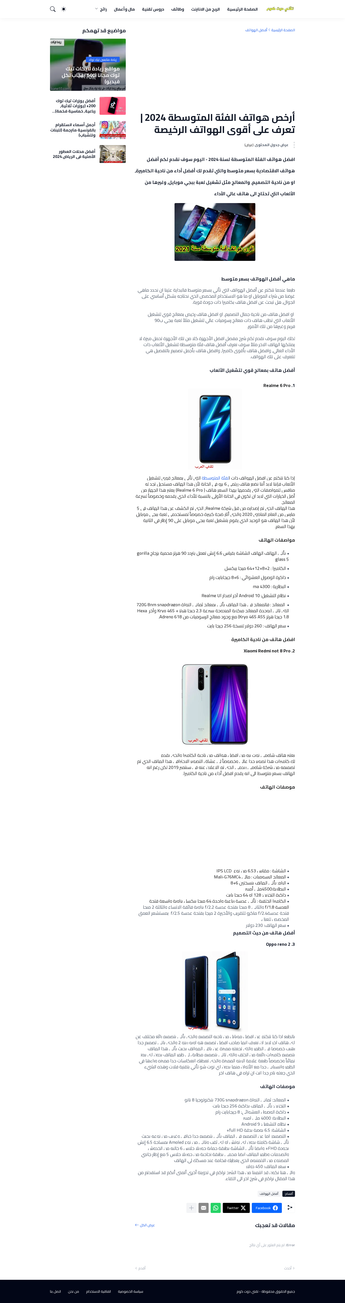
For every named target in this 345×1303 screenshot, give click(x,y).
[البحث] (55, 9)
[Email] (204, 1208)
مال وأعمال (124, 9)
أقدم (141, 1268)
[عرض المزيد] (191, 1208)
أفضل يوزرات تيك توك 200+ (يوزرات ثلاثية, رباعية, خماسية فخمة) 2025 (75, 106)
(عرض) (249, 145)
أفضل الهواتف (256, 30)
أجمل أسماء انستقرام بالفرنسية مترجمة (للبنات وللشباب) (72, 129)
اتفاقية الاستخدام (98, 1291)
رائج (103, 9)
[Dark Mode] (66, 9)
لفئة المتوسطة (215, 478)
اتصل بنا (55, 1291)
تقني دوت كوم (247, 1291)
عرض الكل (147, 1225)
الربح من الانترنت (205, 9)
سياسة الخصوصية (130, 1291)
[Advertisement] (215, 72)
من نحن (73, 1291)
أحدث (287, 1268)
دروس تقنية (153, 9)
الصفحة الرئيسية (242, 9)
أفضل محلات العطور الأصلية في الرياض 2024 (74, 154)
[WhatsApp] (216, 1208)
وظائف (177, 9)
